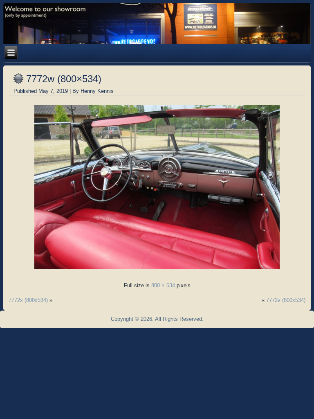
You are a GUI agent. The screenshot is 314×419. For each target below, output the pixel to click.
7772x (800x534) (28, 300)
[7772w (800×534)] (157, 271)
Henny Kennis (97, 91)
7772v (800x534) (285, 300)
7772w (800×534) (63, 78)
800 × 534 (163, 285)
